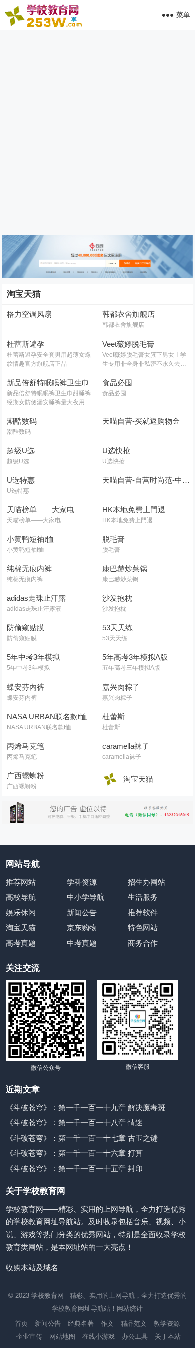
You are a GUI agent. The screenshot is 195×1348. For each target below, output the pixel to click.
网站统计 (130, 1308)
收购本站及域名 (32, 1267)
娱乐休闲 (21, 912)
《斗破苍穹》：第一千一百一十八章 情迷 (74, 1122)
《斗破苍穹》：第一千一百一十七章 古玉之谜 (82, 1138)
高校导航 (21, 897)
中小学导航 (85, 897)
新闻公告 (82, 912)
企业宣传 (29, 1336)
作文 (107, 1323)
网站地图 (63, 1336)
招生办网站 (147, 882)
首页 (21, 1323)
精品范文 (134, 1323)
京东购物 (82, 927)
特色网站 (143, 927)
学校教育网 (48, 1295)
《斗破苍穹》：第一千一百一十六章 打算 (74, 1153)
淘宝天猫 (21, 927)
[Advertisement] (97, 132)
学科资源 (82, 882)
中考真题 (82, 943)
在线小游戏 (98, 1336)
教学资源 (167, 1323)
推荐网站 (21, 882)
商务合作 (143, 943)
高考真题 (21, 943)
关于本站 (168, 1336)
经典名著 (81, 1323)
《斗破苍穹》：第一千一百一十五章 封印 (74, 1168)
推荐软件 (143, 912)
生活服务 (143, 897)
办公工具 (135, 1336)
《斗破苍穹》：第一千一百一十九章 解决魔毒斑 (86, 1107)
